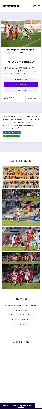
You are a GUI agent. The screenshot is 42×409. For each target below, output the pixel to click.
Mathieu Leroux (29, 199)
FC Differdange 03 (21, 310)
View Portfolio (31, 98)
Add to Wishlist (22, 90)
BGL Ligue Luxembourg (13, 305)
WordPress (21, 407)
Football (8, 53)
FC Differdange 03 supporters (15, 199)
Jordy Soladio (9, 224)
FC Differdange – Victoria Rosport (17, 262)
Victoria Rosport (21, 324)
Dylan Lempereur (31, 305)
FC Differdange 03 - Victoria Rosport (21, 315)
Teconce (29, 405)
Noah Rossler (26, 319)
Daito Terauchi (9, 249)
